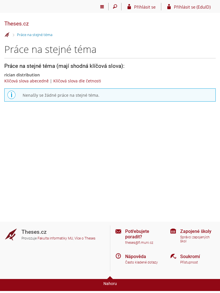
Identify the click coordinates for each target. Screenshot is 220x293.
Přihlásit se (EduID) (192, 7)
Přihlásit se (145, 7)
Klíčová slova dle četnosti (77, 81)
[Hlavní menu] (102, 6)
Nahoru (110, 283)
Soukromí (190, 256)
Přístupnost (189, 262)
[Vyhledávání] (115, 6)
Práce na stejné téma (34, 34)
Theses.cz (16, 23)
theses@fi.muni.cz (139, 243)
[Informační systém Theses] (7, 35)
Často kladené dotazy (141, 262)
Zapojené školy (195, 231)
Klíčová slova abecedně (26, 81)
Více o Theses (84, 238)
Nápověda (135, 256)
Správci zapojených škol (195, 239)
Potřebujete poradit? (137, 234)
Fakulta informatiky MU (55, 238)
